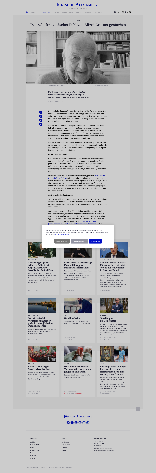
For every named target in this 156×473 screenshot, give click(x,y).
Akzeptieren (95, 241)
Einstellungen (79, 241)
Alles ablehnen (62, 241)
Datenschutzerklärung (62, 235)
